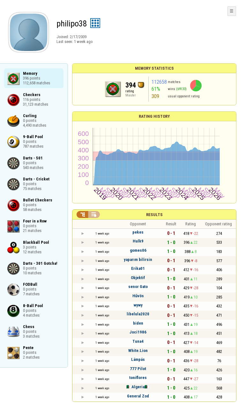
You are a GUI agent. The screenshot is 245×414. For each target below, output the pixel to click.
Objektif (138, 277)
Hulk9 (138, 241)
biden (138, 323)
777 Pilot (138, 368)
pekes (138, 232)
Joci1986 (138, 332)
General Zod (138, 396)
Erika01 (138, 268)
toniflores (138, 377)
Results (154, 214)
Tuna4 (138, 341)
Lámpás (138, 359)
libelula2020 (138, 314)
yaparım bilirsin (138, 259)
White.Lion (138, 350)
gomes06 (138, 250)
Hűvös (138, 295)
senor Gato (138, 286)
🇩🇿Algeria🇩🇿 (138, 386)
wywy (138, 305)
